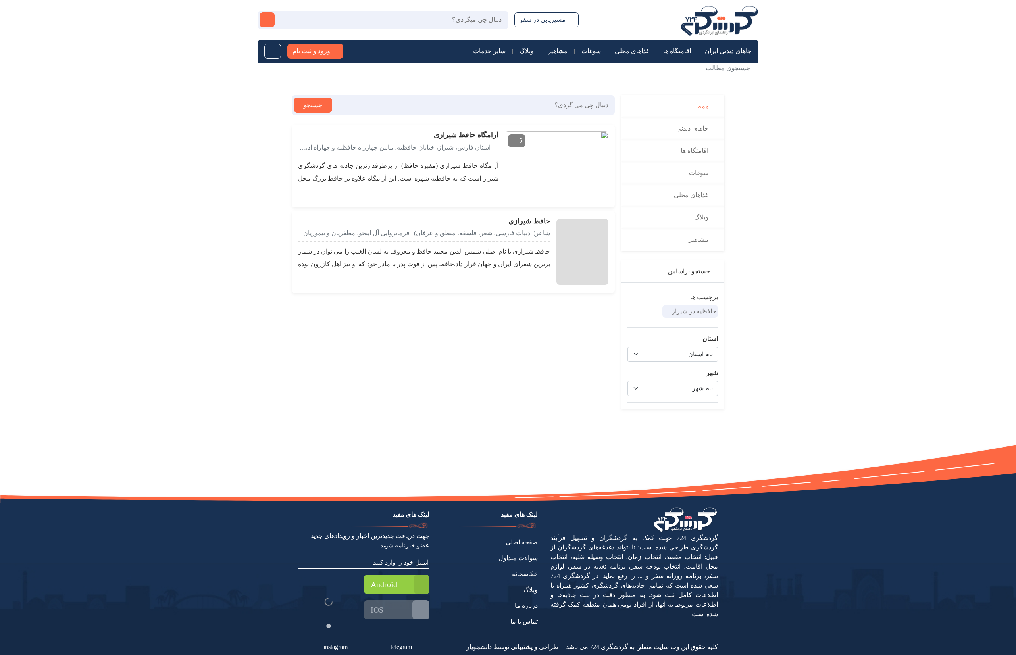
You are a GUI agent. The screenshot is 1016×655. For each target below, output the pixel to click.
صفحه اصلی (522, 542)
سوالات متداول (518, 558)
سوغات (591, 51)
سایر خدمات (489, 51)
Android (384, 584)
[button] (302, 134)
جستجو (313, 105)
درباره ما (526, 605)
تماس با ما (524, 621)
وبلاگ (527, 51)
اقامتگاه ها (677, 51)
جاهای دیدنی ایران (728, 51)
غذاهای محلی (632, 51)
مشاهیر (558, 51)
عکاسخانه (525, 573)
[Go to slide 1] (328, 626)
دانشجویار (479, 646)
